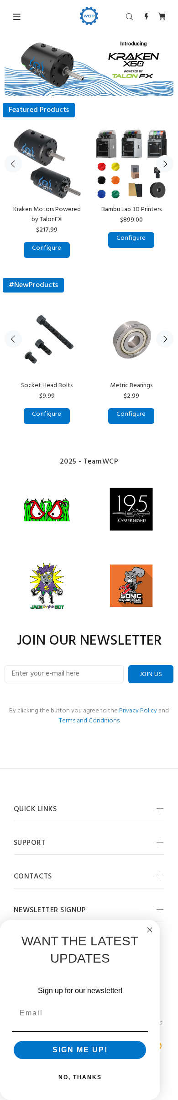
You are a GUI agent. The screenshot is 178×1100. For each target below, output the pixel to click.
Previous (13, 163)
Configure (46, 248)
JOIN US (151, 674)
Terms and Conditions (89, 721)
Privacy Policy (138, 711)
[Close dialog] (149, 929)
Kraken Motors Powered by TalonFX (47, 214)
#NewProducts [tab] (33, 285)
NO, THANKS (80, 1077)
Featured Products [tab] (39, 110)
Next (164, 163)
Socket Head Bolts (47, 385)
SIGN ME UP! (80, 1050)
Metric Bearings (131, 385)
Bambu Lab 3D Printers (131, 209)
